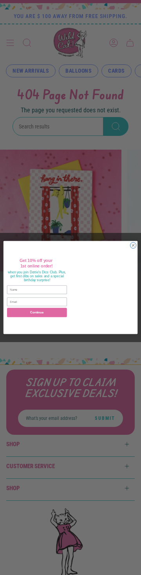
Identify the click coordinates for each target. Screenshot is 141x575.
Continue (36, 312)
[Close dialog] (133, 245)
